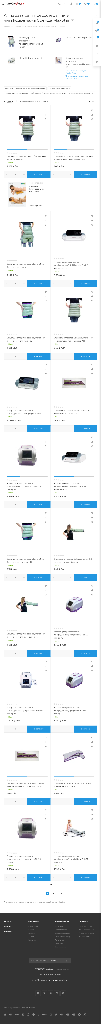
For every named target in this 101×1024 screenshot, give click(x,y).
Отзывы (31, 936)
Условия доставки (62, 933)
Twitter (44, 993)
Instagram (50, 993)
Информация (62, 921)
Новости (31, 930)
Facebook (38, 993)
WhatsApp (63, 993)
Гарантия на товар (62, 936)
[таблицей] (96, 101)
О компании (33, 926)
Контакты (32, 940)
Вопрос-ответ (84, 936)
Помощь (83, 921)
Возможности (60, 947)
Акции (7, 926)
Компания (34, 921)
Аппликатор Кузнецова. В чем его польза (37, 189)
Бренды (8, 931)
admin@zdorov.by (52, 974)
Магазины (59, 926)
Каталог (8, 921)
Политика (59, 943)
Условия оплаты (61, 930)
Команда (31, 933)
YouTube (56, 993)
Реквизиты (59, 940)
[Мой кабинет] (71, 4)
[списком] (92, 101)
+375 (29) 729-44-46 (43, 969)
